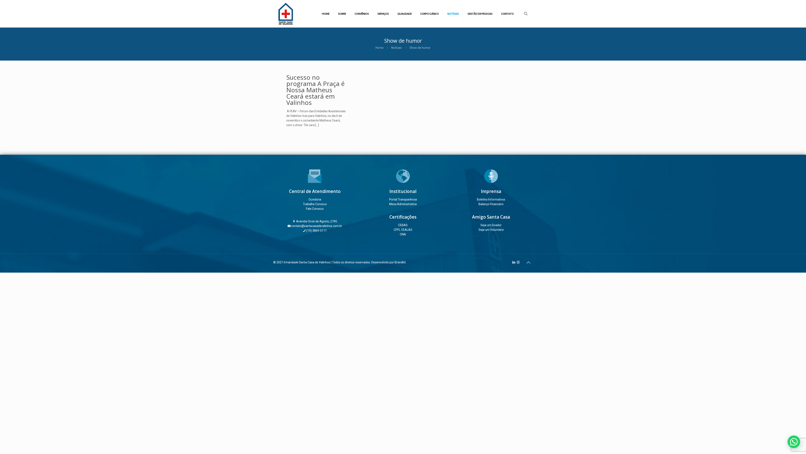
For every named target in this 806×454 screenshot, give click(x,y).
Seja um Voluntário (491, 229)
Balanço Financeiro (491, 204)
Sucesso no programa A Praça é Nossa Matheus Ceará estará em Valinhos (315, 90)
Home (379, 47)
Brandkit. (400, 262)
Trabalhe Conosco (315, 204)
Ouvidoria (315, 199)
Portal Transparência (403, 199)
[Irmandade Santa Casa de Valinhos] (285, 13)
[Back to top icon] (528, 262)
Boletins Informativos (491, 199)
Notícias (396, 47)
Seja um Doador (491, 225)
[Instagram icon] (518, 262)
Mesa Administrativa (403, 204)
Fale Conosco (315, 208)
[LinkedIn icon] (513, 262)
